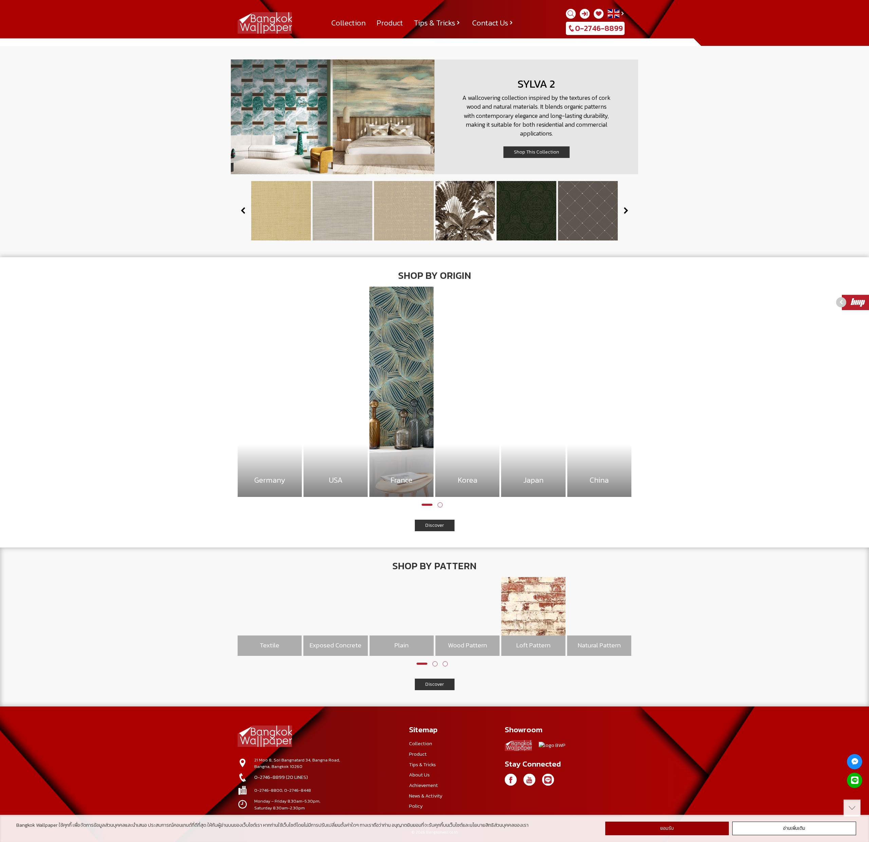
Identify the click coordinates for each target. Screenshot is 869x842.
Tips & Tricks (434, 23)
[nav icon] (13, 9)
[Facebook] (511, 780)
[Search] (571, 14)
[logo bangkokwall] (265, 737)
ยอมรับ (667, 828)
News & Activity (425, 796)
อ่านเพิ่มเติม (794, 828)
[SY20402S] (404, 211)
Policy (416, 806)
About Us (419, 774)
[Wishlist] (599, 14)
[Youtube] (529, 780)
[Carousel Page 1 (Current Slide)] (427, 505)
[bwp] (552, 747)
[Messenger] (854, 761)
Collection (348, 23)
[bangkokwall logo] (518, 747)
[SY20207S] (526, 211)
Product (389, 23)
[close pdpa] (852, 808)
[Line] (854, 780)
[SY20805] (281, 211)
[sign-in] (585, 14)
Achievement (423, 785)
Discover (434, 525)
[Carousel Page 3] (445, 663)
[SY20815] (342, 211)
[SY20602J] (588, 211)
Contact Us (490, 23)
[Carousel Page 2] (440, 504)
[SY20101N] (465, 211)
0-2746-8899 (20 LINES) (281, 777)
